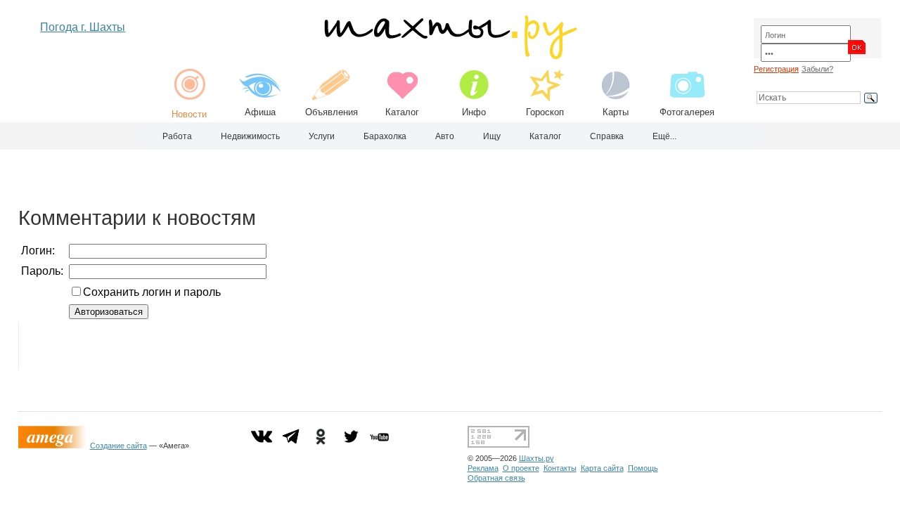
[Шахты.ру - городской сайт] (449, 56)
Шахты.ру (536, 458)
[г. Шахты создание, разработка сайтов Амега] (54, 445)
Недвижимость (250, 136)
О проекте (521, 468)
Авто (444, 136)
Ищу (492, 136)
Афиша (260, 112)
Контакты (560, 468)
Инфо (474, 112)
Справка (607, 136)
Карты (616, 112)
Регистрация (776, 69)
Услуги (322, 136)
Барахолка (385, 136)
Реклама (483, 468)
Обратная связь (496, 478)
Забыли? (817, 69)
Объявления (331, 112)
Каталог (402, 112)
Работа (177, 136)
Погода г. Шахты (82, 27)
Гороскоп (545, 112)
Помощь (643, 468)
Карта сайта (602, 468)
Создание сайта (118, 445)
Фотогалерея (687, 112)
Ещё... (664, 136)
